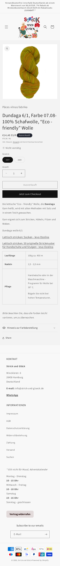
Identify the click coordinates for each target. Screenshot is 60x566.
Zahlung (10, 442)
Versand (16, 142)
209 (21, 160)
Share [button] (9, 337)
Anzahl (5, 167)
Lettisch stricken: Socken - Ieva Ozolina (25, 237)
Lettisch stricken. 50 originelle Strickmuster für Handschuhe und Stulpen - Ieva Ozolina (28, 245)
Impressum (12, 413)
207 (9, 160)
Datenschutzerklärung (18, 428)
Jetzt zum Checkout (30, 194)
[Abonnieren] (45, 534)
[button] (6, 26)
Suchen (10, 457)
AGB (8, 420)
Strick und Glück (25, 560)
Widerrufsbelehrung (16, 435)
